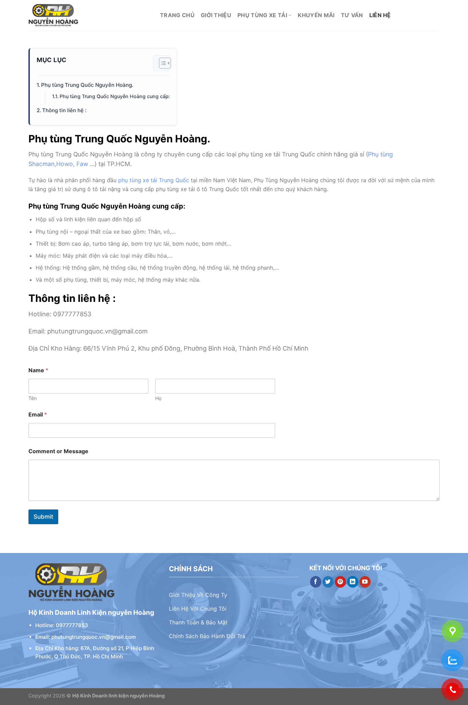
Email (37, 414)
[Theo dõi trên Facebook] (315, 582)
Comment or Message (58, 451)
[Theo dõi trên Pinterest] (340, 582)
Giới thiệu (216, 15)
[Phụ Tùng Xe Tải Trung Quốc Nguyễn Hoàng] (89, 15)
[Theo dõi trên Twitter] (328, 582)
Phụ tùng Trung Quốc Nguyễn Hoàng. (87, 85)
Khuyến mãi (316, 15)
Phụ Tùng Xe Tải (262, 15)
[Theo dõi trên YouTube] (365, 582)
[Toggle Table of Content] (161, 63)
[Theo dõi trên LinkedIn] (352, 582)
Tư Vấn (352, 15)
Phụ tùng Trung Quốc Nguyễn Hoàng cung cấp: (115, 96)
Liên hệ (380, 15)
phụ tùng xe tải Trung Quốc (153, 180)
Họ (158, 398)
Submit (43, 516)
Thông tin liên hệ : (64, 110)
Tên (32, 398)
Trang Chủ (177, 15)
